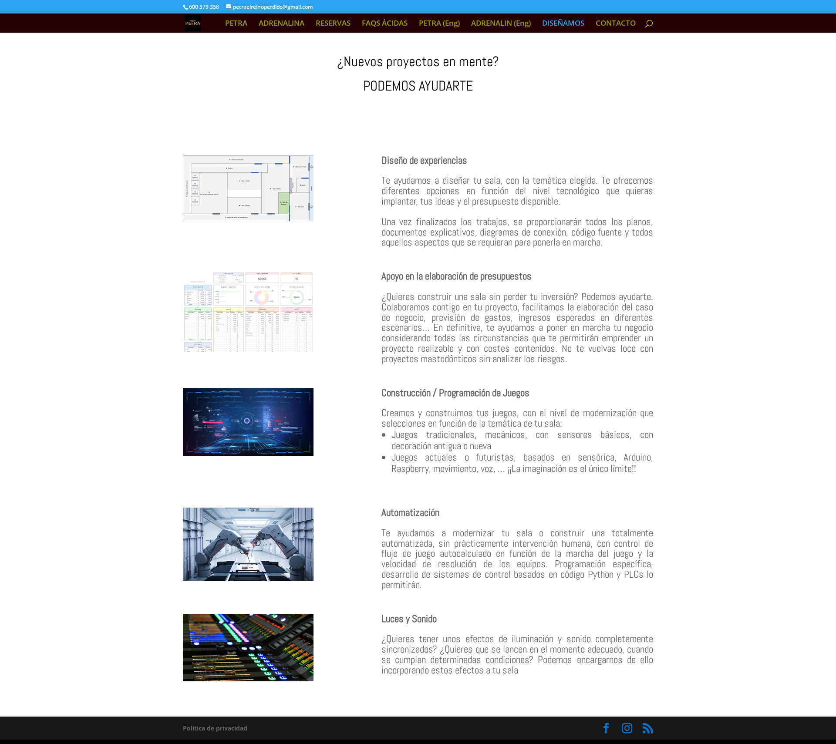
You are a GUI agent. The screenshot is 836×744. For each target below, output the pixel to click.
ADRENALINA (281, 24)
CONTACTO (616, 24)
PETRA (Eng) (439, 24)
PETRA (236, 24)
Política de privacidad (215, 728)
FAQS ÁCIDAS (385, 24)
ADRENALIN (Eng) (501, 24)
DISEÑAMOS (563, 24)
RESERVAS (333, 24)
